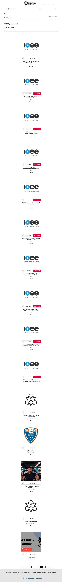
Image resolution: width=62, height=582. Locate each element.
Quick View (32, 58)
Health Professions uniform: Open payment (31, 416)
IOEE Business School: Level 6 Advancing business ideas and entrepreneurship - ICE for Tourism (31, 346)
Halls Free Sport (31, 451)
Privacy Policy (31, 579)
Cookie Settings (52, 572)
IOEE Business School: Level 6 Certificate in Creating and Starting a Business (31, 310)
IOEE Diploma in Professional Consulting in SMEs (31, 97)
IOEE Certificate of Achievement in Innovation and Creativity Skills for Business (31, 169)
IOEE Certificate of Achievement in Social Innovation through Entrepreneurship (31, 133)
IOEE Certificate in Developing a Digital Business (31, 239)
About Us (8, 572)
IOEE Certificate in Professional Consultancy (31, 203)
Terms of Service (39, 579)
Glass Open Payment (31, 521)
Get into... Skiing (31, 557)
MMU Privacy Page (25, 572)
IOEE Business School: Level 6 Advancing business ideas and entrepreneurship (31, 381)
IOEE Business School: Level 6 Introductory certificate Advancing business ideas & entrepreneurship (31, 275)
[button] (30, 30)
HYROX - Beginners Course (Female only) (31, 487)
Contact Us (16, 572)
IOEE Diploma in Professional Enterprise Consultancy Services (31, 62)
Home (5, 13)
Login (49, 4)
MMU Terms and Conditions (39, 572)
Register (44, 4)
